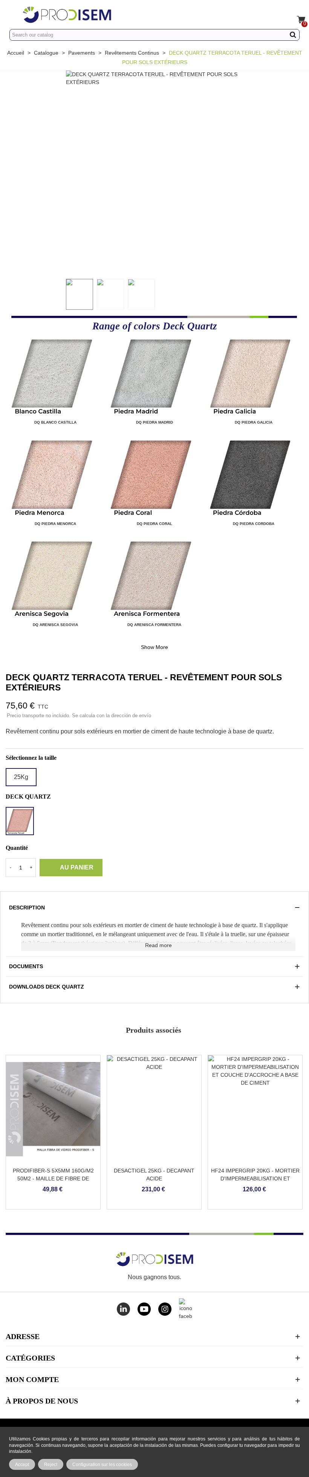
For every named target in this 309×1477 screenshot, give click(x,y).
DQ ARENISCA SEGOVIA (55, 625)
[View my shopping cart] (296, 14)
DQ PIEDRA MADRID (154, 422)
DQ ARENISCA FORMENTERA (154, 625)
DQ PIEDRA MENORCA (55, 524)
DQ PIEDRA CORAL (154, 524)
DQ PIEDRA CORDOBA (253, 524)
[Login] (282, 14)
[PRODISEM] (89, 14)
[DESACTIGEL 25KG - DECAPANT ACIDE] (154, 1109)
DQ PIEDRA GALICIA (253, 422)
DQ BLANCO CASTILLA (55, 422)
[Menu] (13, 14)
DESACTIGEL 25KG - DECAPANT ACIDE (154, 1175)
